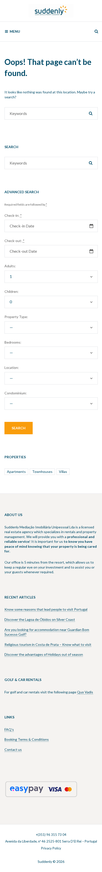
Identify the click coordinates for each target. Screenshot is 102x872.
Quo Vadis (85, 692)
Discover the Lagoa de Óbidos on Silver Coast (39, 619)
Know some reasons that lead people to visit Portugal (45, 609)
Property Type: (16, 317)
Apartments (16, 471)
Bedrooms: (12, 342)
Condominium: (15, 393)
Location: (11, 367)
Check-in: (13, 215)
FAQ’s (9, 729)
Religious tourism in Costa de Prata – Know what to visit (47, 644)
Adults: (10, 266)
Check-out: (14, 241)
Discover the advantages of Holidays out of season (43, 654)
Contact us (13, 749)
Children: (11, 291)
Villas (63, 471)
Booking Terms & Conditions (26, 739)
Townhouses (42, 471)
